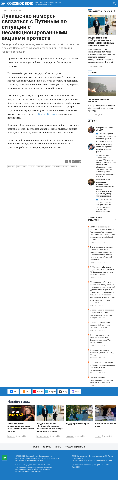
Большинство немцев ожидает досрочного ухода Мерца (102, 352)
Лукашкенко (21, 166)
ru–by (65, 391)
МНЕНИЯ (91, 121)
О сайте (36, 447)
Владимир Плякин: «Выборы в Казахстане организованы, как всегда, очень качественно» (103, 366)
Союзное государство (60, 166)
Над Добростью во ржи (77, 423)
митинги (74, 166)
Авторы (58, 447)
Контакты (47, 447)
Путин (48, 166)
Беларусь (11, 166)
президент (40, 166)
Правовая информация (75, 447)
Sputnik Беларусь (47, 114)
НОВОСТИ (5, 10)
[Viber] (76, 161)
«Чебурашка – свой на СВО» (105, 128)
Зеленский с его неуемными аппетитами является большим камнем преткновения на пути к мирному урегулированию (105, 187)
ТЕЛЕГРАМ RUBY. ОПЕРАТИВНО (95, 219)
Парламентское (42, 436)
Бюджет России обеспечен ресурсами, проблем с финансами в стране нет (102, 312)
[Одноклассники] (70, 161)
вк (15, 391)
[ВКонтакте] (66, 161)
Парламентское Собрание (101, 11)
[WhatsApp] (79, 161)
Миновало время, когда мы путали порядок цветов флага (104, 148)
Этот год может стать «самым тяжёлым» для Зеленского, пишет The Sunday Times (100, 339)
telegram (52, 391)
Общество (69, 436)
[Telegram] (73, 161)
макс (77, 391)
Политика (93, 72)
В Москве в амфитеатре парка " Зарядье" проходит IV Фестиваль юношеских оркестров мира (102, 271)
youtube (40, 391)
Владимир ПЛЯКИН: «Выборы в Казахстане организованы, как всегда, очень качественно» (101, 42)
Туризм (97, 436)
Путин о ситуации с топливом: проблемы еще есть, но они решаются (101, 380)
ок (27, 391)
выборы (31, 166)
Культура (11, 436)
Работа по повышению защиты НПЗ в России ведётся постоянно (100, 325)
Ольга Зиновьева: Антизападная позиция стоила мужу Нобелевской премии (20, 427)
